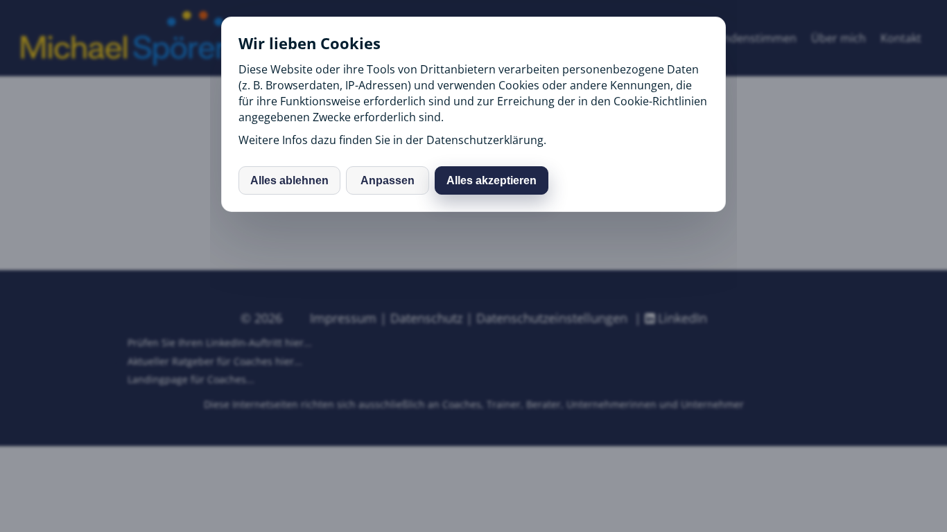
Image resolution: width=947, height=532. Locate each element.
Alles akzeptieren (491, 180)
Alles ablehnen (289, 180)
